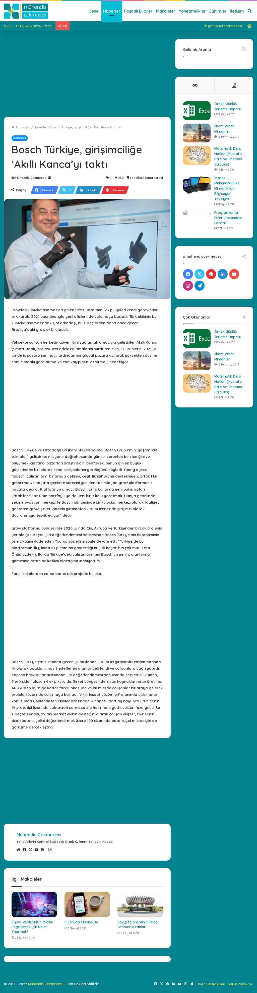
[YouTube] (38, 850)
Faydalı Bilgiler (138, 11)
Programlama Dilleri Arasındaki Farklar (228, 217)
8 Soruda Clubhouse (81, 922)
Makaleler (165, 11)
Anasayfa (22, 127)
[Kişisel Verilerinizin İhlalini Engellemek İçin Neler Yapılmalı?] (34, 904)
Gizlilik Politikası (240, 984)
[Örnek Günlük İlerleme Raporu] (197, 110)
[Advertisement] (87, 74)
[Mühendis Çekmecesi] (26, 11)
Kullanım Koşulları (211, 984)
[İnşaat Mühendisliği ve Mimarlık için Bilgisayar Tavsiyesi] (197, 184)
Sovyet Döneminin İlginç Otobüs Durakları (137, 924)
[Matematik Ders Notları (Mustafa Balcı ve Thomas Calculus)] (197, 155)
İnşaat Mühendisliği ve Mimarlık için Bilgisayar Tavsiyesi (226, 188)
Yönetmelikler (192, 11)
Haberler (111, 11)
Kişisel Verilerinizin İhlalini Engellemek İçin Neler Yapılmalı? (32, 927)
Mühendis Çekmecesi (31, 178)
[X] (32, 850)
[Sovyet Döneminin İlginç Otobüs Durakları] (140, 904)
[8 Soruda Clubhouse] (87, 904)
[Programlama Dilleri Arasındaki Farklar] (197, 219)
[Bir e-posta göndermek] (49, 178)
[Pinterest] (44, 850)
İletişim (237, 11)
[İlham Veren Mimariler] (197, 133)
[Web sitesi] (20, 850)
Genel (94, 11)
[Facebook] (26, 850)
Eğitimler (218, 11)
